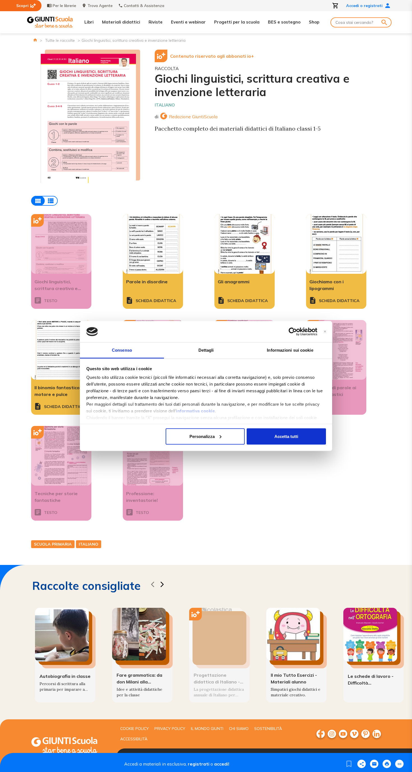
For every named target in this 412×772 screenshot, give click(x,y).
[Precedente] (152, 585)
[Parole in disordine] (153, 244)
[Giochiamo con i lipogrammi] (336, 244)
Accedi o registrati (364, 5)
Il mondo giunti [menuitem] (207, 728)
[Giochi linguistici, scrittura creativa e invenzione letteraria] (61, 244)
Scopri (22, 5)
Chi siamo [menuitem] (239, 728)
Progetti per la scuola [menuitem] (237, 22)
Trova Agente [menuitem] (100, 5)
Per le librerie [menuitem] (64, 5)
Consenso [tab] (122, 350)
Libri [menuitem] (89, 22)
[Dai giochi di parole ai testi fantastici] (336, 350)
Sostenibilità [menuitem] (268, 728)
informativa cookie (195, 411)
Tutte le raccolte (60, 40)
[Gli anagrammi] (244, 244)
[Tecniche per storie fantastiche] (61, 456)
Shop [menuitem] (314, 22)
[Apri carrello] (335, 5)
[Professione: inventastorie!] (153, 456)
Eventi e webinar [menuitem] (188, 22)
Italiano (165, 105)
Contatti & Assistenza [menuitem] (144, 5)
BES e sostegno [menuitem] (284, 22)
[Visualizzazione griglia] (44, 201)
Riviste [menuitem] (156, 22)
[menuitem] (320, 734)
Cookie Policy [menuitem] (134, 728)
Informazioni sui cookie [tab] (290, 350)
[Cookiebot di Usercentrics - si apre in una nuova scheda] (292, 332)
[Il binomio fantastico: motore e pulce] (61, 350)
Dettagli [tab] (206, 350)
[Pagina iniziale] (35, 39)
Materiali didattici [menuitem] (121, 22)
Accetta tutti (286, 436)
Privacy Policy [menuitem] (169, 728)
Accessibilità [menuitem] (133, 738)
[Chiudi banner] (325, 332)
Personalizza (202, 436)
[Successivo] (162, 585)
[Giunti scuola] (70, 746)
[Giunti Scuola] (50, 22)
